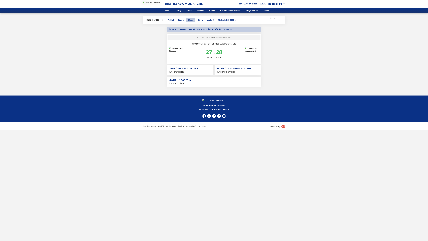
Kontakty (262, 4)
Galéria (212, 11)
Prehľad (171, 20)
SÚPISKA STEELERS (176, 72)
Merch (266, 11)
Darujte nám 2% (252, 11)
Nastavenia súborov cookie (195, 126)
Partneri (200, 11)
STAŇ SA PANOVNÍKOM (248, 4)
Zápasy (190, 20)
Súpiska (181, 20)
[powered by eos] (277, 126)
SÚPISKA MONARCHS (226, 72)
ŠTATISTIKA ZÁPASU (177, 83)
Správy (178, 11)
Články (200, 20)
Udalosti (210, 20)
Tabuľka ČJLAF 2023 (226, 20)
